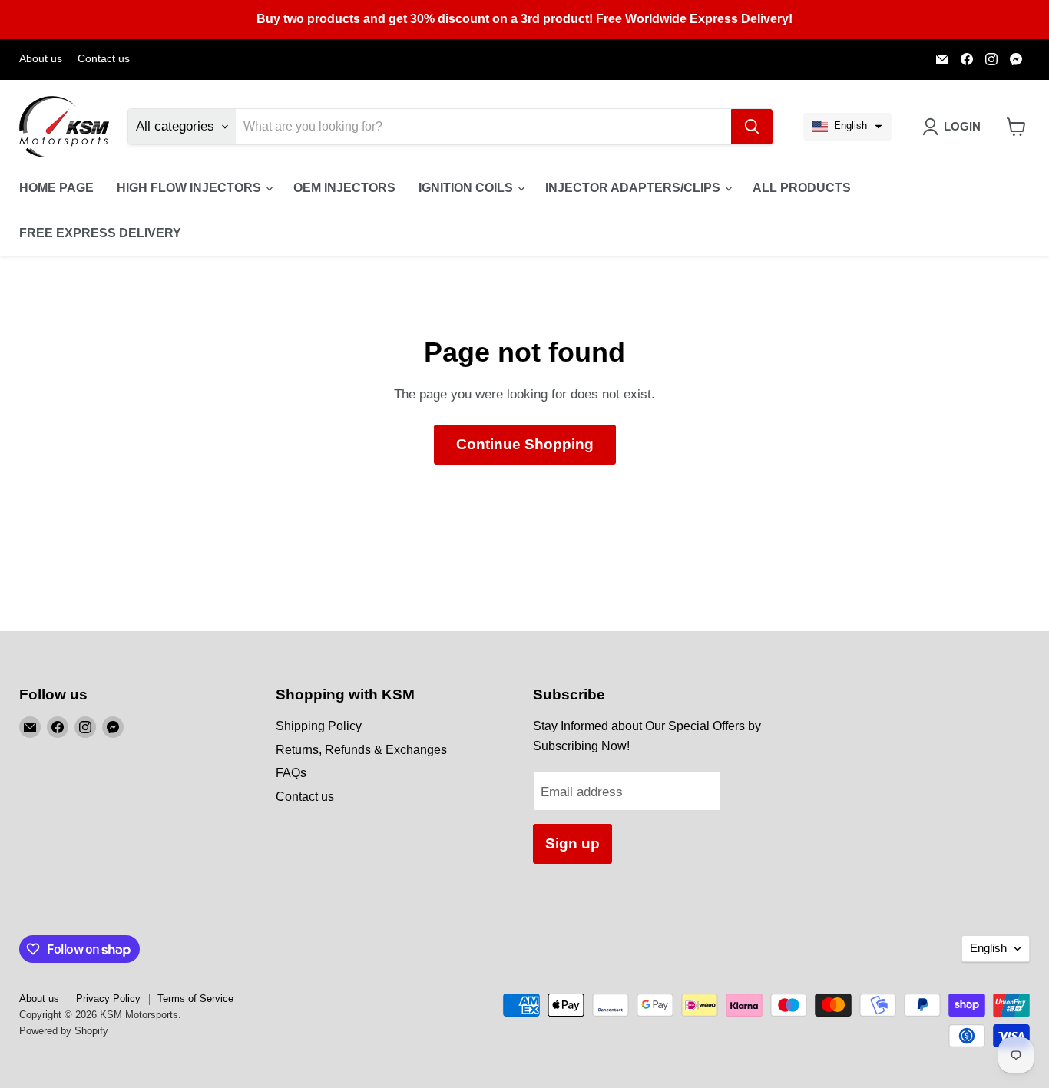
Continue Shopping (525, 444)
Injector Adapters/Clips (634, 187)
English (988, 948)
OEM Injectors (344, 187)
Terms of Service (195, 998)
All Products (802, 187)
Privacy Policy (108, 998)
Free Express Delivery (100, 233)
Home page (56, 187)
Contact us (104, 58)
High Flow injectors (190, 187)
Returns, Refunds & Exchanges (361, 749)
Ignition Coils (467, 187)
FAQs (291, 772)
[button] (847, 127)
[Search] (752, 126)
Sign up (572, 843)
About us (40, 58)
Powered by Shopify (63, 1031)
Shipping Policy (319, 725)
